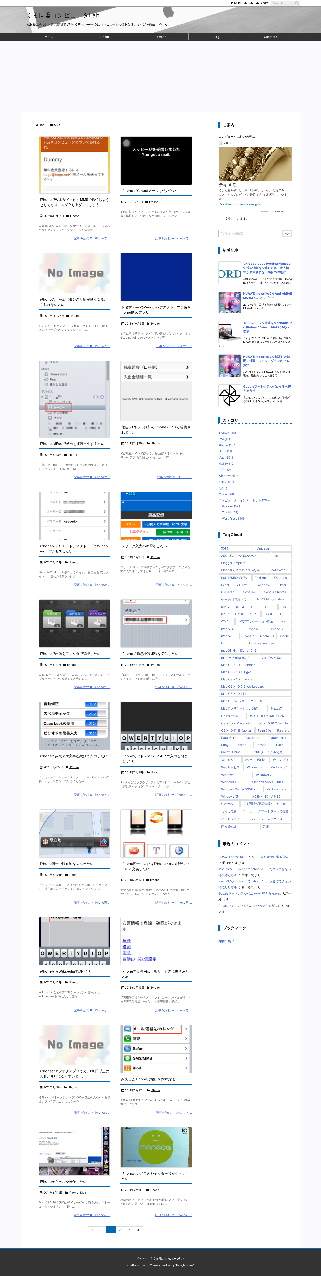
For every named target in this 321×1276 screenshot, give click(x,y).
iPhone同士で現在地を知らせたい (66, 863)
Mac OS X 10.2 (272, 657)
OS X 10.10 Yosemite (273, 723)
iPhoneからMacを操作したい (63, 1181)
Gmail (282, 585)
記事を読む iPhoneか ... (92, 584)
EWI (224, 439)
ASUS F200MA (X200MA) (239, 556)
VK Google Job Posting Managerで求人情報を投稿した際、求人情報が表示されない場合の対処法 (267, 268)
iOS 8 (239, 614)
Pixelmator (252, 737)
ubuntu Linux (230, 752)
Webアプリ (280, 759)
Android (227, 433)
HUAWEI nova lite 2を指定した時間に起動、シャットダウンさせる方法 (266, 361)
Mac (83, 1192)
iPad (284, 621)
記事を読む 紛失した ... (174, 1112)
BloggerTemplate (233, 563)
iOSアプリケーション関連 (255, 621)
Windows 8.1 (279, 767)
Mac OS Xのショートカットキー (243, 701)
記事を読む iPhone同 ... (92, 902)
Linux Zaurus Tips (261, 643)
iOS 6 (285, 607)
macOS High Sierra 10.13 (239, 650)
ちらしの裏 (228, 811)
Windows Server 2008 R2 (239, 789)
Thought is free (184, 1265)
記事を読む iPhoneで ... (92, 238)
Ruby (225, 745)
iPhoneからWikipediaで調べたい (66, 971)
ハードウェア (230, 819)
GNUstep (227, 592)
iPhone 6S (228, 636)
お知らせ (227, 482)
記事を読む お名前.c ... (174, 346)
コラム (226, 494)
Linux (225, 451)
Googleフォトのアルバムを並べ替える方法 (247, 893)
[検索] (297, 3)
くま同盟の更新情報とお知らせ (264, 803)
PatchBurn (228, 737)
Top (42, 125)
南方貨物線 (228, 826)
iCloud (225, 607)
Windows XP (230, 796)
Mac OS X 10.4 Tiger (236, 672)
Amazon (263, 548)
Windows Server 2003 (267, 782)
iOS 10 (268, 614)
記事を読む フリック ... (174, 584)
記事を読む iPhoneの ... (92, 346)
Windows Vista (276, 789)
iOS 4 (240, 607)
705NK (226, 548)
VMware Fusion (255, 759)
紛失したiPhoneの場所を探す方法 (148, 1079)
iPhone (74, 216)
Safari (242, 745)
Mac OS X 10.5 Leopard (238, 679)
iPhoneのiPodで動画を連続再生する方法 (72, 443)
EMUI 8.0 (280, 578)
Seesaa (261, 745)
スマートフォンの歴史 (273, 811)
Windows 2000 (266, 775)
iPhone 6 (276, 629)
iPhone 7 (248, 636)
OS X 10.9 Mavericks (236, 723)
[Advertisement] (160, 73)
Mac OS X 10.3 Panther (238, 665)
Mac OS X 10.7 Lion (235, 693)
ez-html (242, 585)
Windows (228, 476)
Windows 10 (229, 775)
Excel (225, 585)
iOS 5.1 (269, 607)
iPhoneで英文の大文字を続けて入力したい (73, 756)
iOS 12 (225, 621)
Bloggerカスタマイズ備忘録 (240, 570)
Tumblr (230, 512)
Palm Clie (264, 730)
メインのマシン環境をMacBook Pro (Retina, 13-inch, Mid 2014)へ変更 (267, 327)
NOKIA (226, 463)
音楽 (266, 826)
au (276, 556)
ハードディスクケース (267, 819)
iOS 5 (254, 607)
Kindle (284, 636)
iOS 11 (284, 614)
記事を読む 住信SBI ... (174, 477)
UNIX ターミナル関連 (267, 752)
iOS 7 (225, 614)
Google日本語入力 (234, 599)
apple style (226, 941)
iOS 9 (253, 614)
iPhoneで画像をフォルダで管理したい (70, 653)
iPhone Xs (267, 636)
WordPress (233, 518)
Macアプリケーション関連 (239, 708)
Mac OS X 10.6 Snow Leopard (242, 686)
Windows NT (230, 782)
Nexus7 (276, 708)
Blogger (231, 506)
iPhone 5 (252, 629)
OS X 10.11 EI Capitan (236, 730)
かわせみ (227, 803)
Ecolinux (261, 578)
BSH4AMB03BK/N (234, 578)
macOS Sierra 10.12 (235, 657)
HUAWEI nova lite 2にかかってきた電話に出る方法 (253, 857)
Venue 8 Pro (229, 759)
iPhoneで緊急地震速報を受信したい (149, 653)
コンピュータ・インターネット (244, 500)
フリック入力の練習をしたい (144, 546)
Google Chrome (275, 592)
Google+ (249, 592)
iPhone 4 (227, 629)
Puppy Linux (277, 737)
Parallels (283, 730)
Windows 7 (254, 767)
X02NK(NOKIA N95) (266, 796)
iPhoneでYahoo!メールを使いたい (148, 190)
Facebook (263, 585)
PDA (224, 469)
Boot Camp (277, 570)
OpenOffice (229, 716)
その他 (226, 488)
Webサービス (230, 767)
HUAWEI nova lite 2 (270, 599)
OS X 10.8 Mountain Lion (266, 716)
